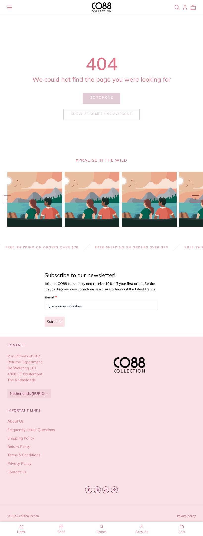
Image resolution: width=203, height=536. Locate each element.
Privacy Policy (19, 463)
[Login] (185, 7)
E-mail (51, 297)
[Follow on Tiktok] (105, 489)
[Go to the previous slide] (7, 199)
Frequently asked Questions (31, 429)
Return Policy (18, 446)
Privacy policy (186, 516)
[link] (101, 98)
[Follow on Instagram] (97, 489)
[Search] (177, 7)
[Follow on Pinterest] (114, 489)
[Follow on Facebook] (88, 489)
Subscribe (54, 321)
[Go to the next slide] (195, 199)
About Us (15, 421)
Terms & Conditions (23, 455)
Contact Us (16, 472)
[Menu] (9, 7)
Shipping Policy (20, 438)
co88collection (29, 516)
